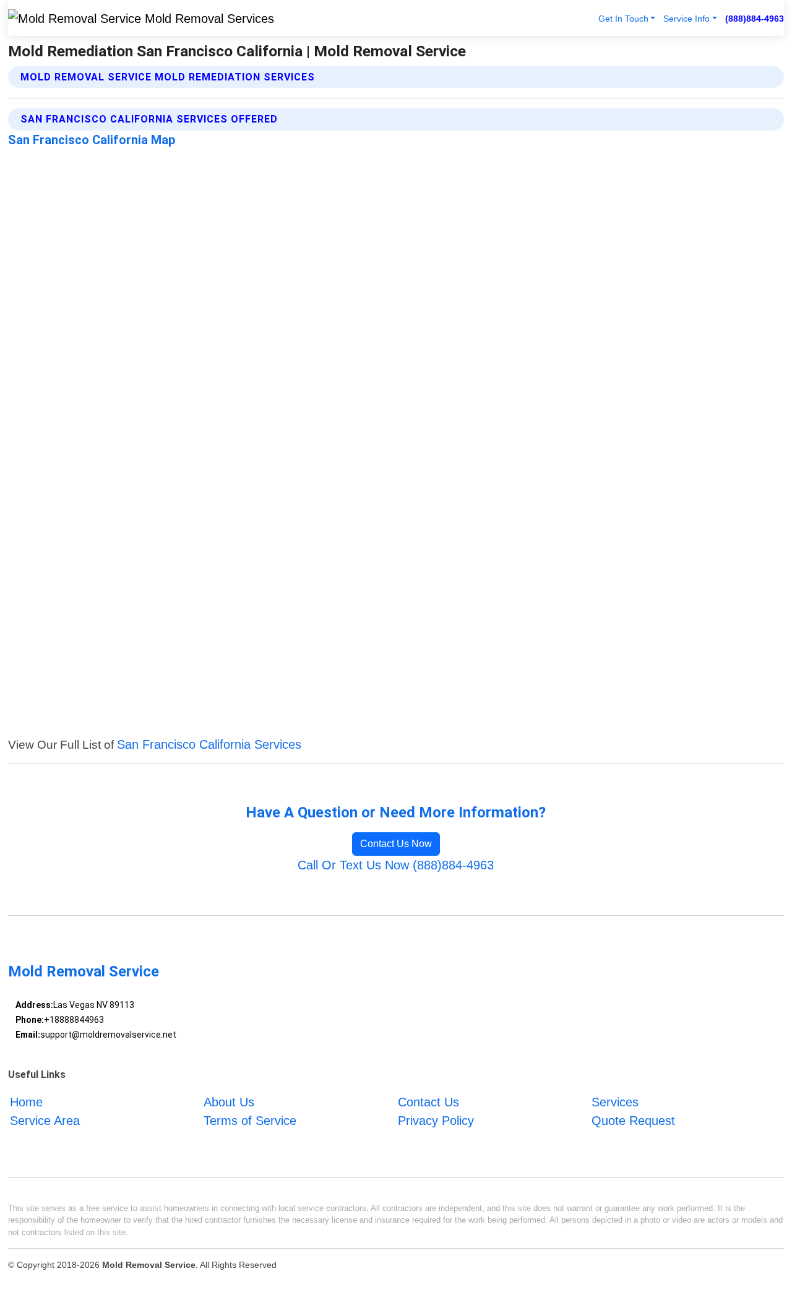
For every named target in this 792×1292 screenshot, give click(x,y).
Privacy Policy (436, 1120)
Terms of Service (250, 1120)
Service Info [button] (686, 19)
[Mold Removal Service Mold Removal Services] (141, 18)
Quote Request (633, 1120)
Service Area (45, 1120)
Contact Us (428, 1102)
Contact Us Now (396, 843)
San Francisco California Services (209, 744)
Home (26, 1102)
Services (615, 1102)
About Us (229, 1102)
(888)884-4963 (754, 19)
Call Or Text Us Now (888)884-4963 (396, 865)
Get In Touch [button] (623, 19)
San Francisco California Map (91, 139)
